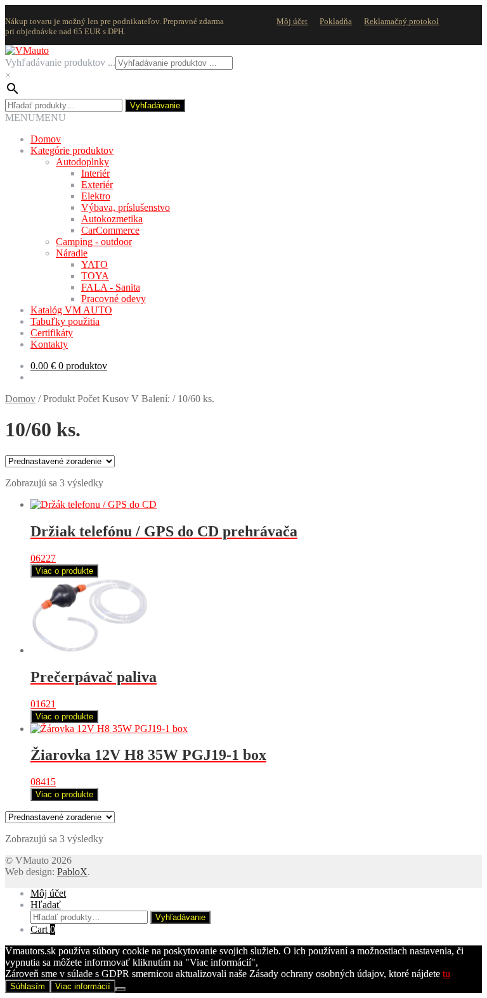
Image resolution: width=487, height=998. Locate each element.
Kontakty (49, 344)
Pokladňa (336, 21)
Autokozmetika (112, 218)
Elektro (95, 196)
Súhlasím (27, 986)
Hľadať (45, 904)
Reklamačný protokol (401, 21)
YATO (94, 264)
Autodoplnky (82, 161)
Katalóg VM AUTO (71, 310)
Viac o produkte (64, 571)
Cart (42, 929)
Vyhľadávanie (155, 105)
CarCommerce (110, 230)
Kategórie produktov (72, 150)
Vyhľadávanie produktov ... (60, 62)
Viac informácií (82, 986)
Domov (45, 139)
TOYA (95, 275)
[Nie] (120, 989)
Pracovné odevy (113, 298)
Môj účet (292, 21)
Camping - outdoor (94, 241)
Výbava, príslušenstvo (125, 207)
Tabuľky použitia (65, 321)
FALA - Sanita (110, 287)
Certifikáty (51, 332)
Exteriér (97, 184)
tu (446, 973)
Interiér (95, 173)
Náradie (72, 253)
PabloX (72, 871)
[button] (35, 117)
